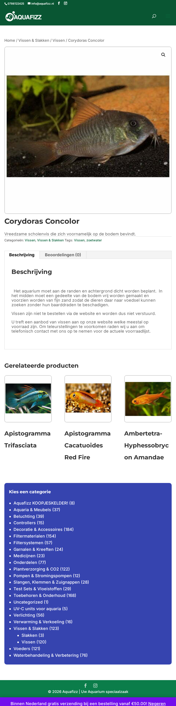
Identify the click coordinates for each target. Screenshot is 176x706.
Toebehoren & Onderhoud (39, 595)
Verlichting (24, 615)
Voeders (22, 648)
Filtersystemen (28, 542)
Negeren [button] (157, 703)
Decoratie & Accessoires (38, 529)
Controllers (25, 522)
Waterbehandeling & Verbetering (46, 655)
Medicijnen (25, 555)
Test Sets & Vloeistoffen (38, 588)
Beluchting (24, 516)
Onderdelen (25, 562)
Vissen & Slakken (33, 40)
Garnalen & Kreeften (34, 549)
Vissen (58, 40)
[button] (163, 55)
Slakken (29, 635)
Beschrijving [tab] (21, 254)
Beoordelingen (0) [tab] (63, 254)
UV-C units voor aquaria (37, 608)
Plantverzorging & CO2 (36, 569)
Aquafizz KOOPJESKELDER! (41, 503)
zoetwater (94, 240)
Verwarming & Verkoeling (39, 621)
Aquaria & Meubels (32, 509)
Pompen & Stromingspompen (43, 575)
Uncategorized (28, 602)
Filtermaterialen (29, 536)
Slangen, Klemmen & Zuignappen (47, 582)
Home (9, 40)
